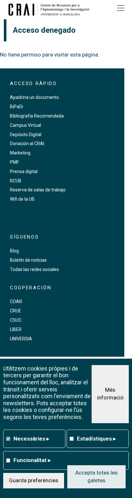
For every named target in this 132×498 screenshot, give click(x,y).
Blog (14, 250)
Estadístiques (96, 438)
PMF (14, 162)
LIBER (15, 329)
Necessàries (31, 438)
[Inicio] (50, 9)
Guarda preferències (33, 480)
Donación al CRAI (27, 143)
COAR (16, 301)
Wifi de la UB (22, 199)
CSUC (15, 320)
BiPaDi (16, 106)
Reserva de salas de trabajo (38, 189)
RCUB (15, 180)
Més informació (110, 394)
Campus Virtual (25, 125)
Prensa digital (23, 171)
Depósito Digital (25, 134)
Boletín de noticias (28, 260)
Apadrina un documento (34, 97)
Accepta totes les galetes (96, 476)
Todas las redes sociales (34, 269)
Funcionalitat (32, 460)
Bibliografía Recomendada (37, 115)
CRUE (15, 310)
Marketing (20, 152)
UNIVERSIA (21, 338)
